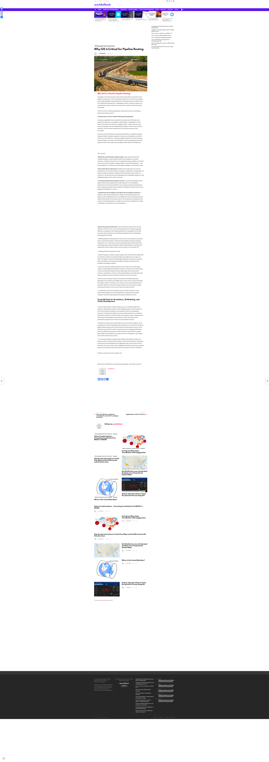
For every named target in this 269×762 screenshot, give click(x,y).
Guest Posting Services (147, 9)
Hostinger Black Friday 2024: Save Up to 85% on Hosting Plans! (100, 19)
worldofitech (102, 4)
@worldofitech (124, 683)
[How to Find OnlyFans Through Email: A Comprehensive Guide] (168, 14)
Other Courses (133, 9)
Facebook (172, 717)
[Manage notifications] (4, 758)
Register (170, 9)
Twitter (155, 717)
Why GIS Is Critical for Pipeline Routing (114, 94)
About (95, 1)
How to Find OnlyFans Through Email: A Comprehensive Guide (167, 19)
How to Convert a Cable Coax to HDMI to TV (161, 33)
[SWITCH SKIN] (181, 9)
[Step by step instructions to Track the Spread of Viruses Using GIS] (134, 485)
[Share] (1, 17)
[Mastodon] (1, 11)
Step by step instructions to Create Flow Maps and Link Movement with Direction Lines (106, 460)
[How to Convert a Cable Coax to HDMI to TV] (127, 14)
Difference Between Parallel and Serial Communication (166, 681)
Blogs (157, 9)
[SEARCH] (183, 10)
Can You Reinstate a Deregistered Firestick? (161, 37)
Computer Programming (110, 9)
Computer (123, 9)
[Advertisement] (120, 35)
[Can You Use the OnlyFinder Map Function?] (141, 14)
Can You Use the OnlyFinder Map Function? (161, 35)
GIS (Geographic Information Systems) (103, 433)
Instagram (161, 717)
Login (176, 9)
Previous (95, 16)
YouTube (167, 717)
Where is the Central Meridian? (105, 499)
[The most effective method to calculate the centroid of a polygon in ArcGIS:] (1, 381)
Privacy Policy (106, 1)
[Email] (1, 14)
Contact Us (100, 1)
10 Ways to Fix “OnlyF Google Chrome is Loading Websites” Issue (113, 19)
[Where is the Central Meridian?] (107, 488)
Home (99, 9)
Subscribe (124, 685)
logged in (102, 600)
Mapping (115, 433)
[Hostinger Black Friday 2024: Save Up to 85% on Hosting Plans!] (101, 14)
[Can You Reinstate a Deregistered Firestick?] (154, 14)
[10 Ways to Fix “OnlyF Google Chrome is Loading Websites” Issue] (114, 14)
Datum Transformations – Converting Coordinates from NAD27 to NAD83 (105, 438)
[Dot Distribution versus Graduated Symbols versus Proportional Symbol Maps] (134, 463)
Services (163, 9)
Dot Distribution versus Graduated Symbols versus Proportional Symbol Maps (134, 473)
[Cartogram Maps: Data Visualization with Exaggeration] (134, 441)
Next (174, 16)
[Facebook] (1, 8)
